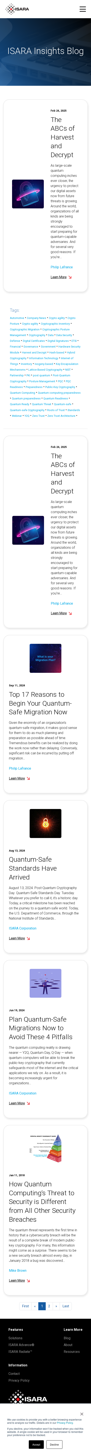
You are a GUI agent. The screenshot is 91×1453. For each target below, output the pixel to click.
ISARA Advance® (21, 1345)
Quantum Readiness (55, 398)
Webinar (17, 415)
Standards (74, 410)
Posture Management (42, 381)
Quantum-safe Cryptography (27, 410)
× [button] (81, 1412)
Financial (15, 346)
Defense (15, 340)
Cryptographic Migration (25, 329)
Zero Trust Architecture (61, 415)
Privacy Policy (65, 1422)
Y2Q (27, 415)
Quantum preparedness (26, 398)
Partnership (17, 375)
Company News (36, 318)
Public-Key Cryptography (60, 387)
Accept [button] (36, 1444)
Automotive (17, 318)
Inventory (26, 364)
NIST (68, 369)
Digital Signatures (58, 340)
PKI (28, 375)
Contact (14, 1374)
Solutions (15, 1338)
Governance (30, 346)
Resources (72, 1352)
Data (51, 335)
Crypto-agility (30, 323)
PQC (60, 381)
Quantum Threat (41, 404)
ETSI (74, 340)
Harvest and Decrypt (34, 352)
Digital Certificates (34, 340)
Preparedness (34, 387)
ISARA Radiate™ (20, 1352)
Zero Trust (38, 415)
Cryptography (37, 335)
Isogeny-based (44, 364)
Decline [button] (54, 1444)
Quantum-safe (62, 404)
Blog (67, 1338)
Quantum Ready (19, 404)
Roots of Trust (56, 410)
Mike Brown (17, 1271)
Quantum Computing (22, 392)
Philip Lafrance (62, 267)
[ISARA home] (17, 9)
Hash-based (56, 352)
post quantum (41, 375)
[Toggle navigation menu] (83, 9)
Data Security (64, 335)
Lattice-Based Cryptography (45, 369)
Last (65, 1306)
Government (48, 346)
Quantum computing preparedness (59, 392)
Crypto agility (57, 318)
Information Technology (43, 358)
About (68, 1345)
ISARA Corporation (22, 928)
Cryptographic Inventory (55, 323)
